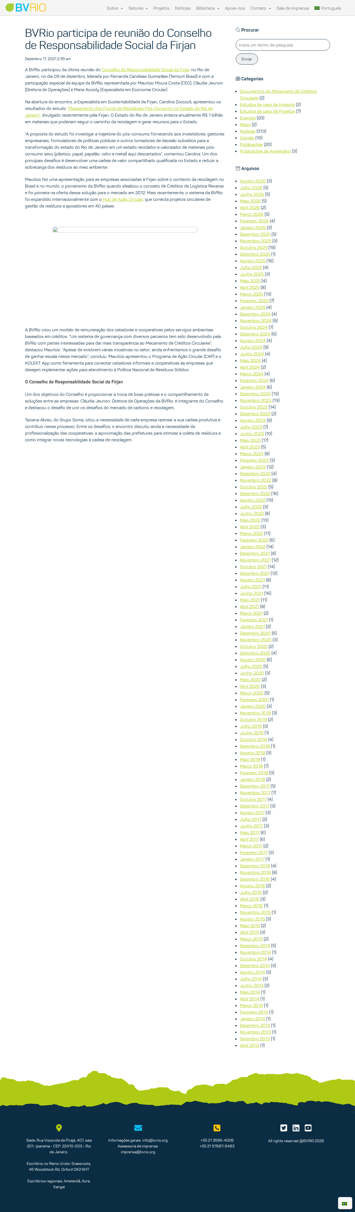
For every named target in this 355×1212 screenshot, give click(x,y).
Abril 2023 (250, 447)
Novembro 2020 (256, 639)
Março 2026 (251, 214)
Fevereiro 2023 (254, 460)
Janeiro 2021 (252, 626)
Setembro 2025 (255, 254)
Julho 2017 (250, 819)
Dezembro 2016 (255, 865)
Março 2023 (251, 453)
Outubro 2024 (254, 327)
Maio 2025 (250, 280)
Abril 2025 (250, 287)
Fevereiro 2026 (254, 221)
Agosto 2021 (252, 580)
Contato (258, 8)
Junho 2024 (252, 354)
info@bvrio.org (155, 1140)
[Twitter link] (284, 1129)
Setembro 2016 (255, 879)
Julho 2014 (251, 979)
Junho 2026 (252, 194)
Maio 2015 (250, 925)
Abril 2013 (249, 1045)
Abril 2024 (250, 367)
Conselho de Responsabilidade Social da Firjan (146, 69)
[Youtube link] (308, 1129)
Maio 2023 (250, 440)
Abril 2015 (249, 932)
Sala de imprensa (293, 8)
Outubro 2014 (253, 959)
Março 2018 (251, 766)
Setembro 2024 (255, 334)
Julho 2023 (251, 427)
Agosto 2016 (252, 885)
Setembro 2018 (255, 746)
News (245, 124)
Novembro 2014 (255, 952)
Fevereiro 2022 (254, 540)
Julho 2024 (251, 347)
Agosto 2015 (252, 919)
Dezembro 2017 (255, 786)
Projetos (161, 8)
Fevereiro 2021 (254, 619)
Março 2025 (251, 294)
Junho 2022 (252, 513)
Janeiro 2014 (252, 1018)
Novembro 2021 (255, 560)
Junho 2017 (251, 826)
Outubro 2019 (253, 719)
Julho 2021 (251, 586)
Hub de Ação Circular (122, 199)
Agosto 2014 (252, 972)
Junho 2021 (251, 593)
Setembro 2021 (255, 573)
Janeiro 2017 (252, 859)
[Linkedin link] (296, 1129)
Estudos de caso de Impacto (267, 104)
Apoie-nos (235, 8)
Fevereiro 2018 (254, 772)
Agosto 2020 (253, 659)
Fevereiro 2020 (254, 699)
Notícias (183, 8)
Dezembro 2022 (255, 473)
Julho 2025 (251, 267)
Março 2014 (251, 1005)
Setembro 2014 (255, 965)
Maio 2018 (250, 759)
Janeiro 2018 (252, 779)
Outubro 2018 (253, 739)
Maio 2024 (250, 360)
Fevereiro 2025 (254, 300)
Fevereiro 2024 (254, 380)
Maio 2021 (250, 600)
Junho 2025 (252, 274)
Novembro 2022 (255, 480)
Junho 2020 (252, 673)
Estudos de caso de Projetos (267, 111)
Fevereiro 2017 (254, 852)
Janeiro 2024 (253, 387)
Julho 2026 (251, 187)
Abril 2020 (250, 686)
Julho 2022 (251, 506)
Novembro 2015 (255, 912)
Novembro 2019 (255, 713)
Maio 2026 (250, 201)
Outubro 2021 (253, 566)
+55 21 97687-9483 (217, 1146)
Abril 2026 (250, 207)
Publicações (251, 144)
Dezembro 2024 (255, 314)
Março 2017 (251, 846)
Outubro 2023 (254, 407)
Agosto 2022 (252, 500)
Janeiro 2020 (253, 706)
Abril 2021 (249, 606)
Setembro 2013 (255, 1038)
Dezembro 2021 (255, 553)
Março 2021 (251, 613)
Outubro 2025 (253, 247)
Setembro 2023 (255, 413)
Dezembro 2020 (255, 633)
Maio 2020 (250, 679)
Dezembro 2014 (255, 945)
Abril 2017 (249, 839)
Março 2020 (251, 693)
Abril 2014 (249, 998)
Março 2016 (251, 905)
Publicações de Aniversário (265, 151)
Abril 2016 (249, 899)
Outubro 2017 (253, 799)
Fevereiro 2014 (254, 1012)
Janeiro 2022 (252, 546)
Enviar (247, 59)
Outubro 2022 (253, 487)
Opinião (247, 137)
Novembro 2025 (255, 241)
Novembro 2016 (255, 872)
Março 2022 (251, 533)
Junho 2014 (251, 985)
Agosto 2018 (252, 752)
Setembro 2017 (254, 806)
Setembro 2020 (255, 653)
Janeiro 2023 (253, 467)
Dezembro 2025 (255, 234)
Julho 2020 (251, 666)
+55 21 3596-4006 (217, 1140)
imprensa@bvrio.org (138, 1151)
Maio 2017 (250, 832)
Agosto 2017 (252, 812)
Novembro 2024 (256, 320)
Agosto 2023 (253, 420)
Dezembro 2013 (255, 1025)
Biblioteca (206, 8)
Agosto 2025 (252, 260)
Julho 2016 (251, 892)
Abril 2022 (250, 526)
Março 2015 (251, 939)
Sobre (113, 8)
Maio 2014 (250, 992)
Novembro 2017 (255, 792)
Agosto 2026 (253, 181)
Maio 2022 (250, 520)
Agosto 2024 (253, 340)
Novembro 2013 (255, 1032)
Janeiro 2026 (253, 227)
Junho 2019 (251, 733)
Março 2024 (251, 373)
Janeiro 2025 (252, 307)
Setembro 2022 (255, 493)
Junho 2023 (252, 433)
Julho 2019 (251, 726)
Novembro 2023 (256, 400)
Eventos (248, 118)
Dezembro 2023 (255, 393)
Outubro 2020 (254, 646)
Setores (136, 8)
